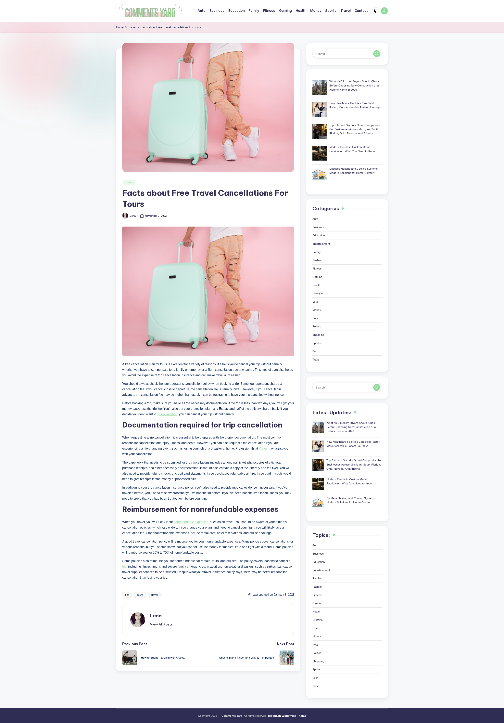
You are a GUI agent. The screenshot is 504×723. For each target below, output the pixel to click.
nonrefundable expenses (191, 522)
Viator (263, 448)
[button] (161, 624)
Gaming (317, 276)
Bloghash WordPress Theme (287, 715)
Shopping (318, 334)
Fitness (316, 268)
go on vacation (167, 414)
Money (316, 309)
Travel (129, 182)
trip (124, 566)
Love (315, 301)
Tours (140, 594)
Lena (156, 616)
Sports (316, 343)
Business (318, 227)
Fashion (317, 260)
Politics (316, 326)
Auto (315, 218)
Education (318, 235)
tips (127, 594)
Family (316, 252)
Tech (315, 351)
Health (316, 285)
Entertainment (321, 243)
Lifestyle (317, 293)
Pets (315, 318)
